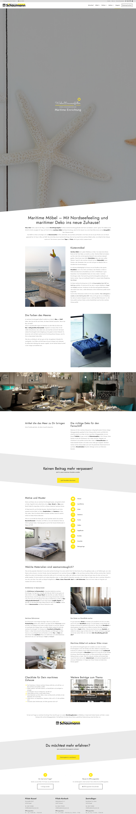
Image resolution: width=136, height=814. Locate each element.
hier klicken (73, 280)
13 (87, 700)
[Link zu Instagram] (128, 1)
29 (106, 700)
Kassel (107, 285)
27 (103, 700)
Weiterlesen (90, 695)
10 (84, 700)
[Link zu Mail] (132, 1)
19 (94, 700)
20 (95, 700)
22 (98, 700)
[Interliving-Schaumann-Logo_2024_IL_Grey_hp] (14, 5)
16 (91, 700)
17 (92, 700)
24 (100, 700)
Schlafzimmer (31, 591)
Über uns (113, 1)
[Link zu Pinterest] (130, 1)
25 (101, 700)
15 (90, 700)
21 (96, 700)
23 (99, 700)
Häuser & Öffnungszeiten (90, 779)
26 (102, 700)
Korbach (75, 287)
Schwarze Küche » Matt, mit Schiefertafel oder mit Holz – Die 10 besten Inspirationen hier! (90, 687)
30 (107, 700)
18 (93, 700)
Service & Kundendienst (120, 1)
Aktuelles (108, 1)
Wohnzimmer (58, 623)
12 (86, 700)
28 (104, 700)
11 (85, 700)
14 (89, 700)
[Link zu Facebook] (126, 1)
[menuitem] (90, 5)
